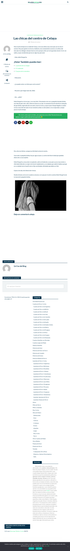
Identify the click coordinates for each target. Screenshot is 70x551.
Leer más (46, 546)
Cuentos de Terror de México (35, 35)
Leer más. (39, 548)
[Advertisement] (35, 18)
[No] (68, 546)
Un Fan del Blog (7, 54)
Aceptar (31, 548)
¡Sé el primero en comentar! (7, 74)
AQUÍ (48, 490)
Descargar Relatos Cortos (17, 531)
